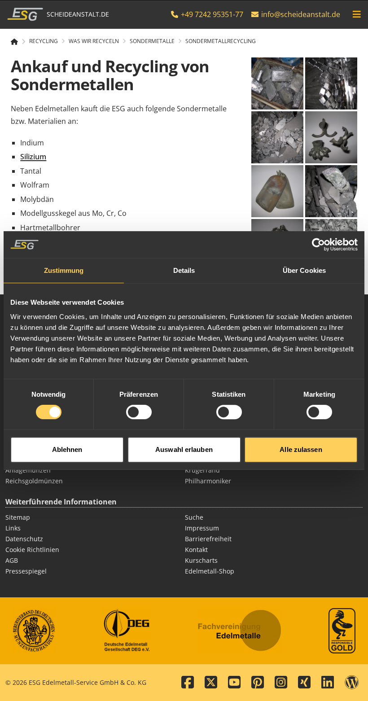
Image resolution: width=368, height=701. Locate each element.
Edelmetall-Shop (209, 571)
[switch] (139, 412)
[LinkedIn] (327, 683)
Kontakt (196, 549)
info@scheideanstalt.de (300, 14)
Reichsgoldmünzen (34, 481)
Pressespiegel (26, 571)
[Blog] (352, 683)
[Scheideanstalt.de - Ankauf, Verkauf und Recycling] (18, 42)
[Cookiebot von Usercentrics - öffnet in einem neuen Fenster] (318, 244)
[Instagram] (281, 683)
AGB (11, 560)
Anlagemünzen (28, 470)
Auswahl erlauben (184, 449)
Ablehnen (67, 449)
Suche (194, 517)
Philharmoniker (208, 481)
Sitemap (17, 517)
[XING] (304, 683)
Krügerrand (202, 470)
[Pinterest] (257, 683)
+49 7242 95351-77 (211, 14)
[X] (211, 683)
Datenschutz (24, 539)
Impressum (202, 528)
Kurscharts (201, 560)
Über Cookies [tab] (304, 270)
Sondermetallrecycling (220, 41)
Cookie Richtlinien (32, 549)
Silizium (33, 157)
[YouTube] (234, 683)
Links (13, 528)
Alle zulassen (301, 449)
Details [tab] (184, 270)
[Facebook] (187, 683)
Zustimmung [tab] (64, 270)
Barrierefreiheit (208, 539)
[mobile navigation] (357, 14)
